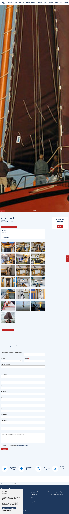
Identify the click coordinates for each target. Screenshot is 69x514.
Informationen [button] (4, 352)
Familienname (4, 513)
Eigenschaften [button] (5, 356)
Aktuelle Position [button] (5, 359)
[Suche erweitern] (1, 7)
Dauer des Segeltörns (5, 486)
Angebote (33, 2)
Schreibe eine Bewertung (8, 451)
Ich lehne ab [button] (13, 508)
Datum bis (26, 480)
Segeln (27, 2)
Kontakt (61, 2)
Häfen (45, 2)
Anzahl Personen (27, 473)
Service (50, 2)
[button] (8, 368)
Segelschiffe (21, 2)
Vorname (3, 507)
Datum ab (3, 480)
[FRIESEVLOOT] (4, 3)
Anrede (3, 501)
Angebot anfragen (6, 348)
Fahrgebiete (39, 2)
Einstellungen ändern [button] (7, 510)
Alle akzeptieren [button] (6, 508)
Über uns (56, 2)
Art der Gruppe (4, 496)
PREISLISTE (14, 348)
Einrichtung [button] (4, 354)
